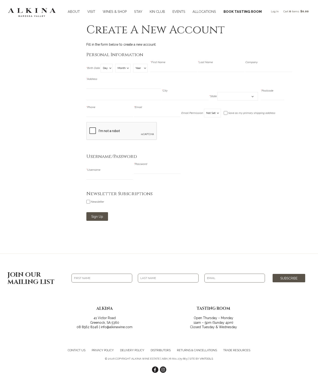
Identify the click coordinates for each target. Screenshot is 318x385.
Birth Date (93, 68)
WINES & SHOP (115, 12)
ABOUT (74, 12)
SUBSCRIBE (289, 278)
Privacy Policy (103, 350)
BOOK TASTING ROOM (242, 12)
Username (93, 169)
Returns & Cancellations (197, 350)
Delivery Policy (132, 350)
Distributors (161, 350)
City (165, 90)
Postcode (267, 90)
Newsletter (97, 201)
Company (251, 62)
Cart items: (296, 11)
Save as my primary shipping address (251, 113)
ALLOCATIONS (204, 12)
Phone (90, 107)
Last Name (205, 62)
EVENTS (179, 12)
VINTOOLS (206, 358)
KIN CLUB (157, 12)
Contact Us (76, 350)
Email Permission (192, 113)
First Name (157, 62)
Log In (275, 11)
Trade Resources (236, 350)
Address (91, 79)
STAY (138, 12)
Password (140, 164)
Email (138, 107)
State (213, 96)
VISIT (91, 12)
